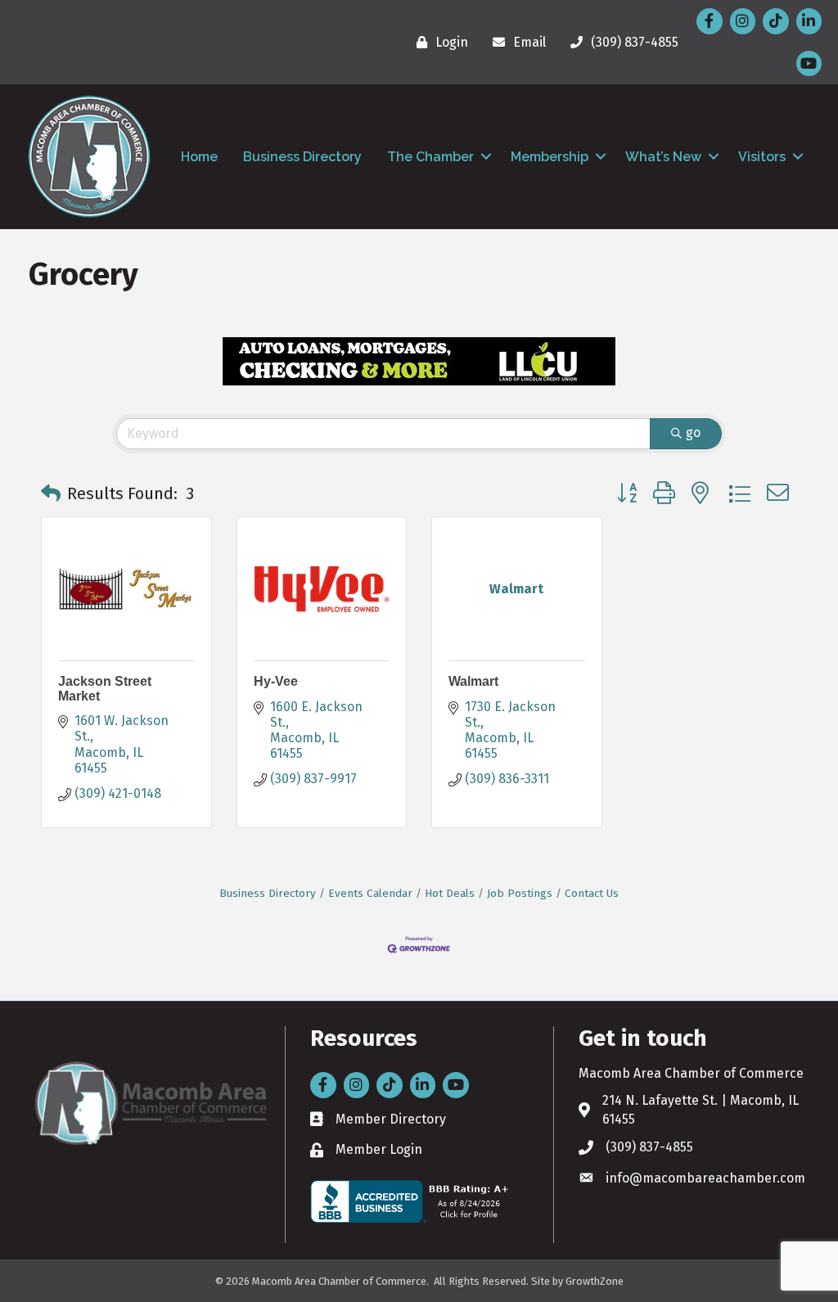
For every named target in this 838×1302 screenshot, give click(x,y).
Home (199, 156)
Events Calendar (370, 893)
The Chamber (430, 156)
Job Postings (519, 893)
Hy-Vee (276, 681)
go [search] (693, 432)
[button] (51, 493)
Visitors (762, 156)
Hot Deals (450, 893)
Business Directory (302, 156)
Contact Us (592, 893)
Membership (549, 156)
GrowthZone (594, 1281)
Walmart (473, 681)
